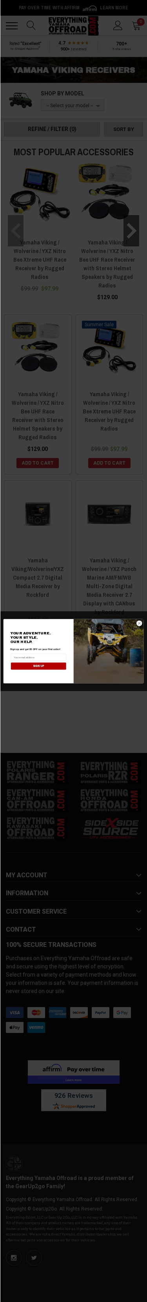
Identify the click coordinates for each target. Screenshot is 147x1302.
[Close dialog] (139, 623)
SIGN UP (38, 666)
